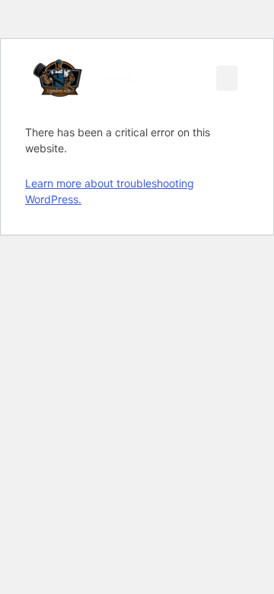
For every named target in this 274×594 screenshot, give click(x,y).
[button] (226, 78)
